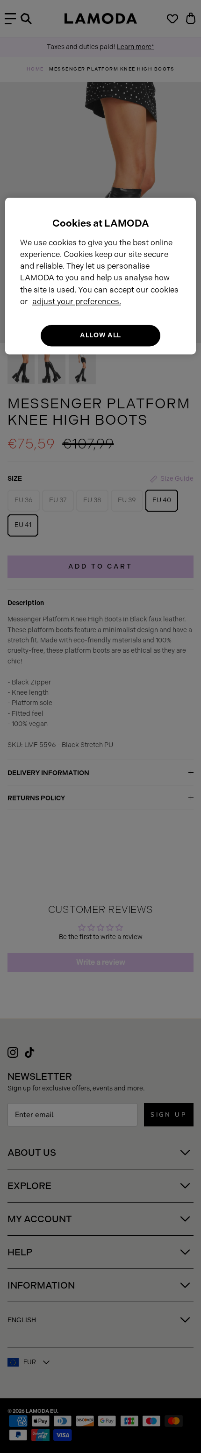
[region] (100, 276)
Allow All (100, 335)
